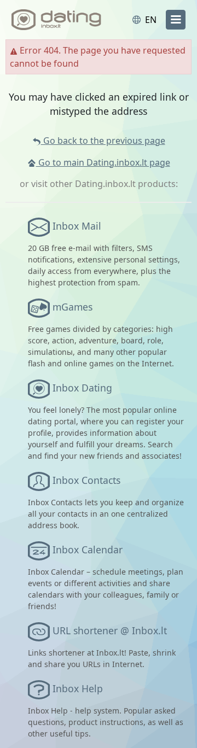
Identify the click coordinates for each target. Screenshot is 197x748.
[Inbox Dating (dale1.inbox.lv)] (56, 20)
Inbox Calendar (88, 549)
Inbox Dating (82, 387)
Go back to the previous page (103, 141)
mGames (72, 306)
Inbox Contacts (86, 480)
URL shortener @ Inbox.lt (110, 630)
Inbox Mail (77, 225)
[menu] (176, 20)
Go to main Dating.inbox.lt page (103, 162)
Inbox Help (78, 688)
